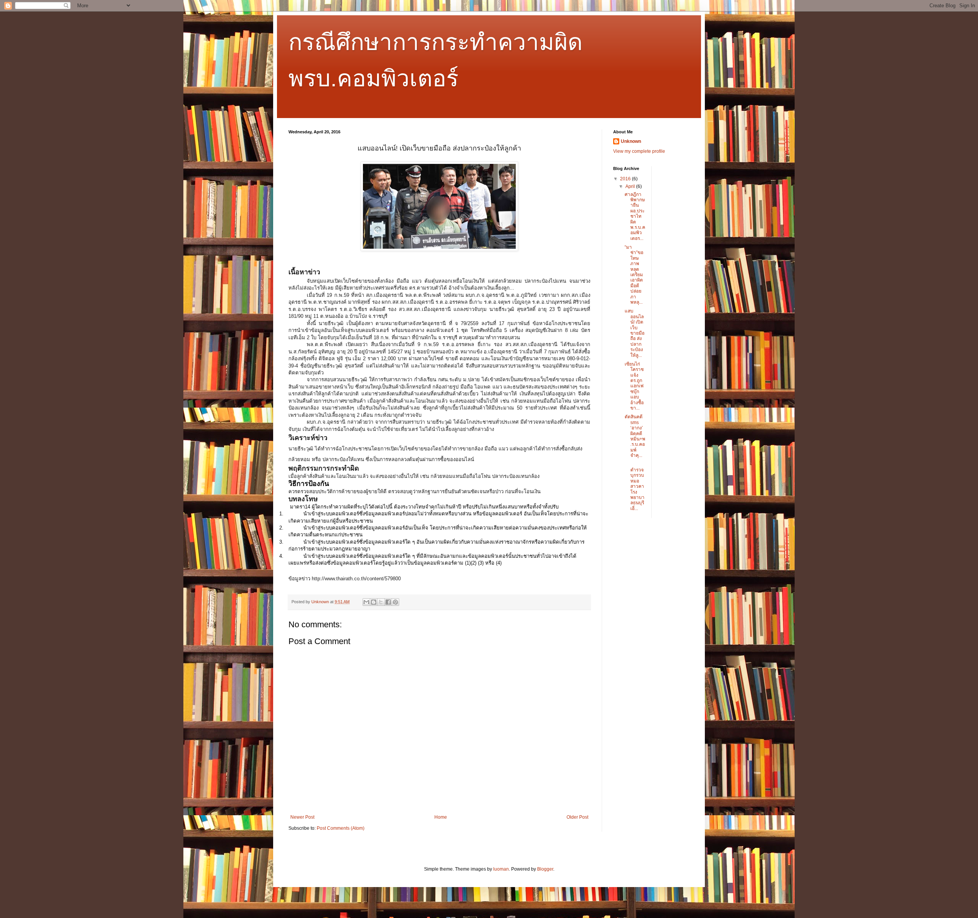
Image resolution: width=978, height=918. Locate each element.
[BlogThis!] (373, 602)
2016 (626, 178)
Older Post (577, 817)
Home (440, 817)
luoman (501, 869)
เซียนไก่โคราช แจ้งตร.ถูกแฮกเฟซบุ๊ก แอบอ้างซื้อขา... (634, 386)
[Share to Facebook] (388, 602)
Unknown (631, 141)
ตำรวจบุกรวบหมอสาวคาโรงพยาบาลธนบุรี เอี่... (634, 486)
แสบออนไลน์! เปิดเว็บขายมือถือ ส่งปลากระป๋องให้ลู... (634, 333)
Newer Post (302, 817)
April (630, 186)
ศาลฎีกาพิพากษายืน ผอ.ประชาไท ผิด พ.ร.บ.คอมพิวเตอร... (635, 216)
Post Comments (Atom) (340, 828)
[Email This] (366, 602)
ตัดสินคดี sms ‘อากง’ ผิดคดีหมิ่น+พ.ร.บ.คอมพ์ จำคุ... (635, 436)
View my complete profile (639, 151)
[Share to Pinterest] (395, 602)
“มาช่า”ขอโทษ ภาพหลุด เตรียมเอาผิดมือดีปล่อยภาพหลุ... (634, 274)
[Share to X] (381, 602)
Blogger (545, 869)
